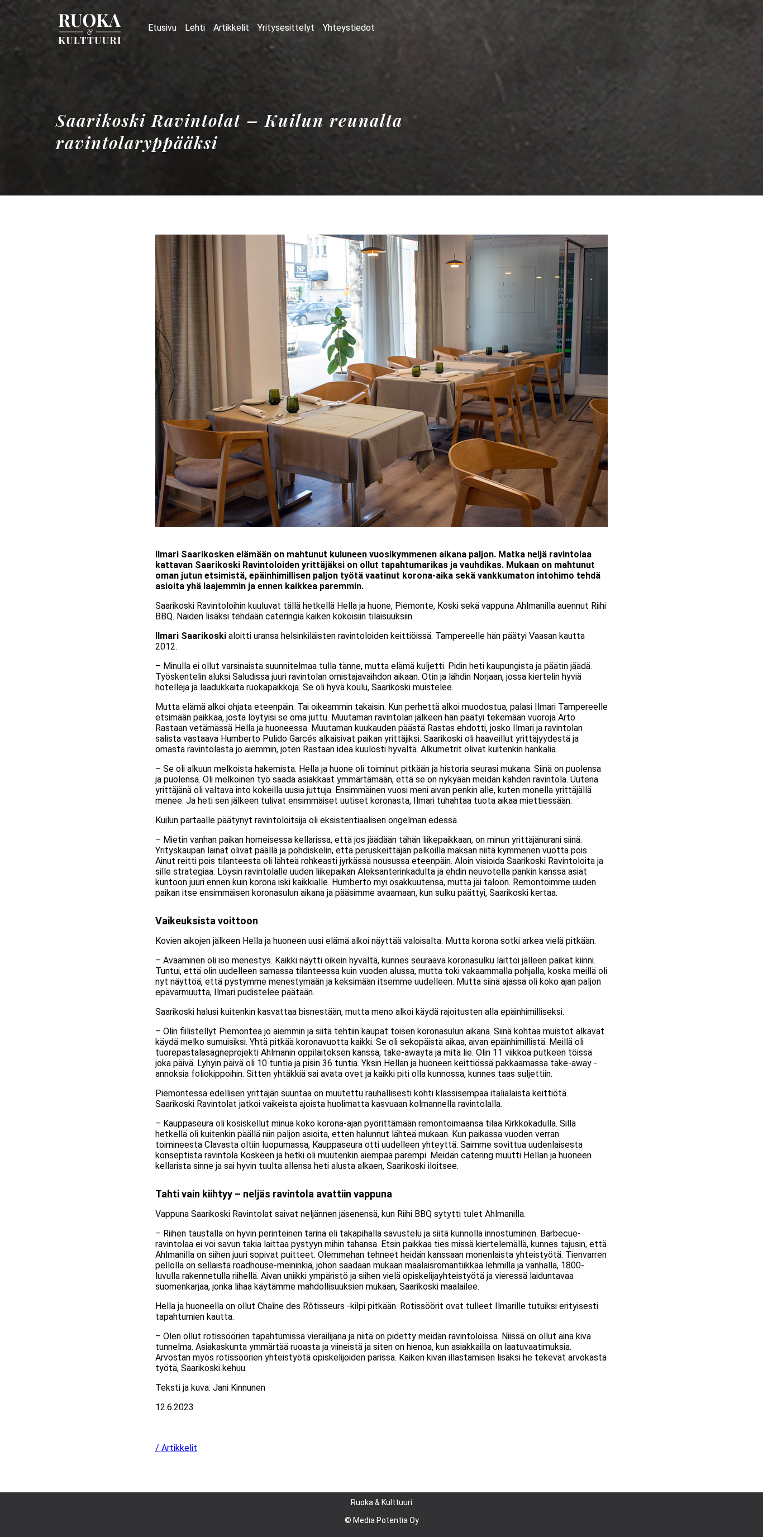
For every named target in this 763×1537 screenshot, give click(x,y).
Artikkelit (231, 27)
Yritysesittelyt (285, 27)
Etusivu (162, 27)
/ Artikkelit (176, 1448)
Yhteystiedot (349, 27)
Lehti (195, 27)
